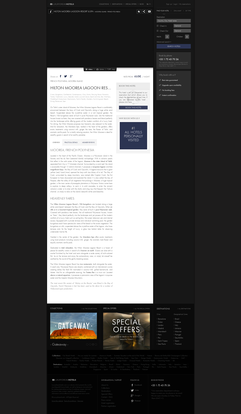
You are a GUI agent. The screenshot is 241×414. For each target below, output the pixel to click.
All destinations (185, 309)
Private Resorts (97, 360)
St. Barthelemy (125, 369)
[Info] (51, 13)
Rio (159, 337)
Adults (159, 36)
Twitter (136, 390)
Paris (159, 334)
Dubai (160, 322)
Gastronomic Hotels (161, 358)
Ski (174, 360)
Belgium (103, 364)
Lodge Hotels (122, 360)
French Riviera (71, 360)
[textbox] (174, 20)
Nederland (120, 367)
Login (175, 4)
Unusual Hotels (134, 360)
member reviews (88, 142)
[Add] (139, 13)
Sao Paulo (162, 344)
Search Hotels (173, 46)
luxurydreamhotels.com (59, 385)
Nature (149, 355)
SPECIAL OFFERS (131, 3)
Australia (67, 364)
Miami (111, 367)
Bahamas (84, 364)
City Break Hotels (68, 355)
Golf (183, 358)
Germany (126, 364)
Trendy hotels (109, 360)
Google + (138, 395)
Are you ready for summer (87, 355)
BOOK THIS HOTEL (133, 107)
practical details (71, 142)
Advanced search (163, 42)
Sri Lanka (114, 369)
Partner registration (108, 406)
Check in (163, 26)
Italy (176, 325)
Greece (178, 322)
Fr (150, 4)
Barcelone (162, 319)
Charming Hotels (164, 360)
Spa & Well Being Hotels (119, 358)
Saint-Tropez (163, 341)
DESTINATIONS (117, 3)
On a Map (177, 11)
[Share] (144, 13)
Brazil (177, 319)
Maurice (178, 331)
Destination (161, 17)
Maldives (83, 367)
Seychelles (179, 337)
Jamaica (178, 328)
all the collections (90, 309)
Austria (75, 364)
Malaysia (73, 367)
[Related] (149, 13)
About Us (104, 385)
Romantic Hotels (149, 360)
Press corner (106, 400)
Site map (80, 401)
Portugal (178, 334)
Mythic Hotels (103, 358)
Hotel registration (107, 403)
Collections (105, 388)
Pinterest (137, 400)
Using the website (57, 401)
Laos (185, 364)
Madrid (161, 328)
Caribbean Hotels (88, 358)
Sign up (169, 4)
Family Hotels (84, 360)
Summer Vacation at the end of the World (129, 355)
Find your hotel (163, 11)
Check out (164, 31)
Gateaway (174, 358)
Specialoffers (126, 325)
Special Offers (106, 394)
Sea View (134, 358)
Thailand (178, 344)
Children (179, 36)
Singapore (97, 369)
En (147, 4)
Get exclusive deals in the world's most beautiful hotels (126, 338)
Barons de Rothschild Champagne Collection (171, 355)
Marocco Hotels (105, 355)
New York (130, 367)
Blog (142, 3)
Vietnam (145, 369)
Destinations (106, 391)
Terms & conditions (70, 401)
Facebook (138, 385)
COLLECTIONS (104, 3)
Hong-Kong (145, 364)
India (154, 364)
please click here (125, 102)
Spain (177, 341)
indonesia (162, 364)
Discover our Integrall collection (67, 358)
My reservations (185, 4)
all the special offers (142, 309)
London (160, 325)
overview (56, 142)
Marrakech (162, 331)
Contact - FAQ (106, 397)
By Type (188, 11)
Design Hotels (146, 358)
